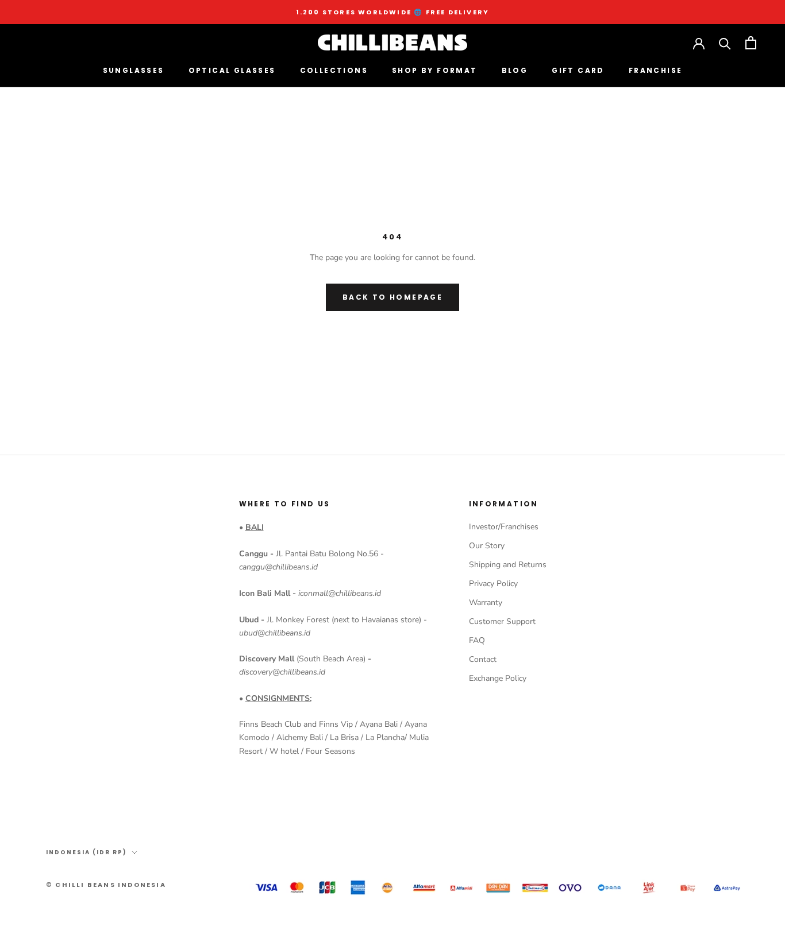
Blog (515, 70)
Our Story (487, 545)
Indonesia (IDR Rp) (86, 852)
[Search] (725, 43)
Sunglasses (133, 70)
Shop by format (435, 70)
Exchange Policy (497, 678)
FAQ (477, 640)
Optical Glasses (232, 70)
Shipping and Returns (508, 564)
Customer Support (502, 621)
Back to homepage (392, 297)
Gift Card (578, 70)
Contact (483, 659)
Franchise (656, 70)
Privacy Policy (493, 583)
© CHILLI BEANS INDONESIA (106, 884)
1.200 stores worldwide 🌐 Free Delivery (393, 12)
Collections (334, 70)
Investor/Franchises (503, 526)
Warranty (485, 602)
